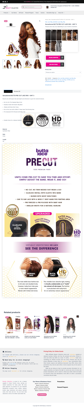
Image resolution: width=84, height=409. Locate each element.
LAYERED (68, 79)
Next (42, 64)
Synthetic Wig (61, 81)
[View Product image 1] (7, 64)
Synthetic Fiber (54, 81)
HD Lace (59, 79)
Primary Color (48, 69)
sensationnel (48, 81)
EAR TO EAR (54, 79)
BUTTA (49, 79)
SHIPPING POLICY (64, 1)
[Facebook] (3, 1)
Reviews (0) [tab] (17, 91)
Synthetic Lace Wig (57, 22)
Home (46, 19)
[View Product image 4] (37, 64)
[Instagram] (5, 1)
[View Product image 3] (27, 64)
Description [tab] (8, 91)
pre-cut (72, 79)
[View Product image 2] (17, 64)
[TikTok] (7, 1)
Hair (50, 19)
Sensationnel (48, 85)
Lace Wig (50, 22)
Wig (64, 22)
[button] (8, 13)
